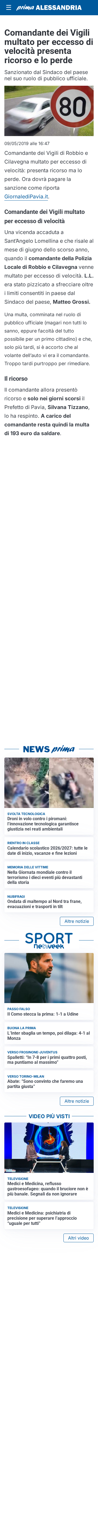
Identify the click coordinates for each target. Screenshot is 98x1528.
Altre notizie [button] (77, 921)
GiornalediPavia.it (26, 196)
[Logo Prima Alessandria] (49, 8)
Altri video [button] (78, 1238)
